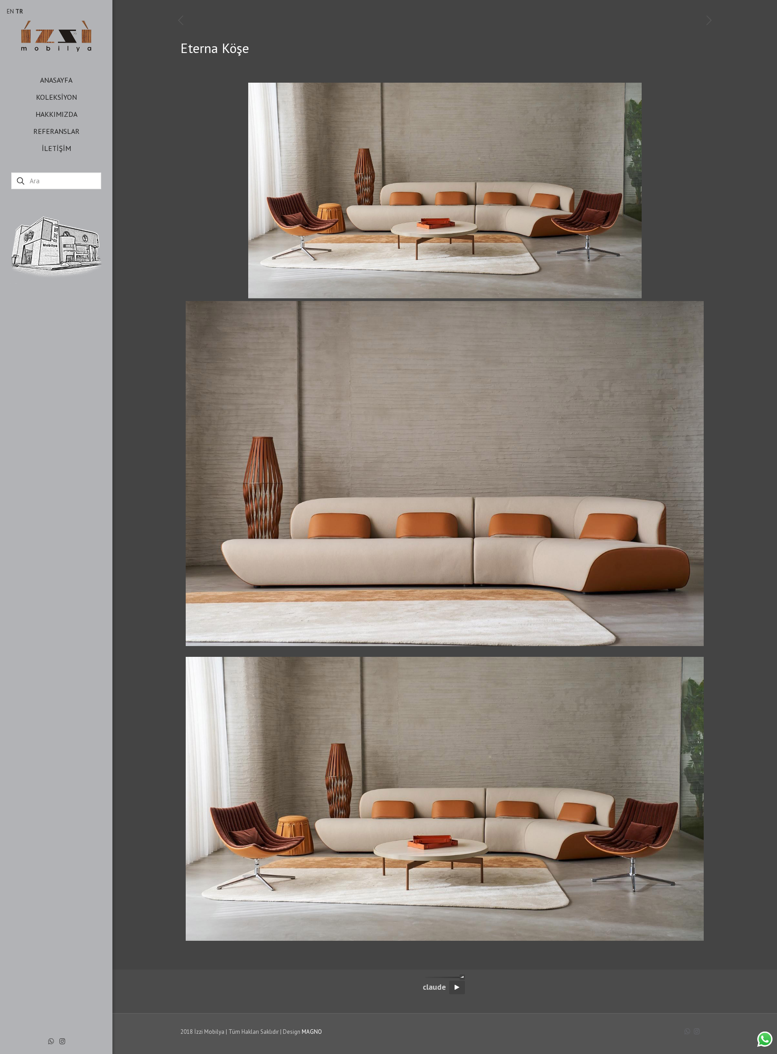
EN (10, 11)
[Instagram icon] (62, 1041)
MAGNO (312, 1032)
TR (19, 11)
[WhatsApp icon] (51, 1041)
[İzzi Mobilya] (56, 36)
